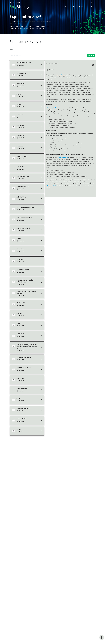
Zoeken (12, 52)
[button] (27, 64)
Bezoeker (12, 2)
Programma (59, 7)
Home (50, 7)
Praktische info (83, 7)
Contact (93, 2)
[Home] (20, 7)
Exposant (18, 2)
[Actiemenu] (101, 637)
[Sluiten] (93, 65)
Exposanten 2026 (70, 7)
